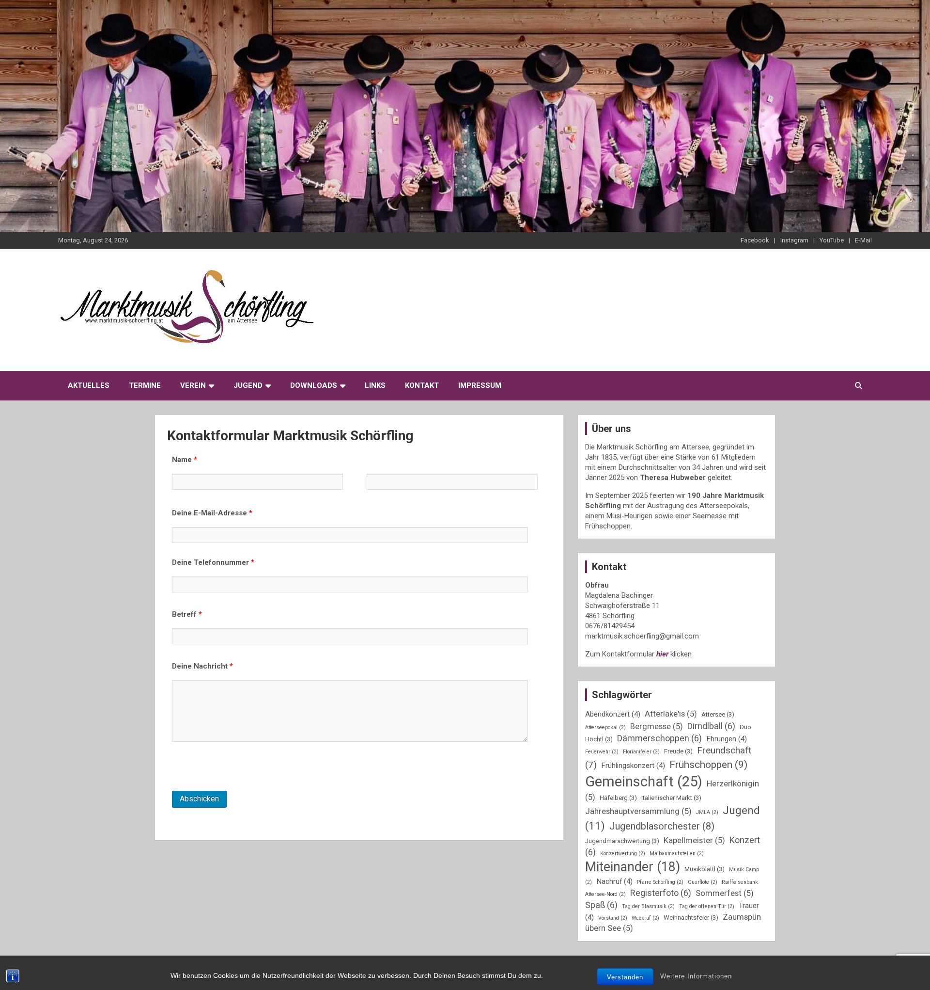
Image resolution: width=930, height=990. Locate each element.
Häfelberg (618, 797)
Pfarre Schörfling (660, 882)
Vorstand (612, 918)
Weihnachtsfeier (691, 917)
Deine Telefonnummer (213, 562)
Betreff (187, 614)
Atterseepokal (605, 727)
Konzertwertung (622, 853)
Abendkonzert (612, 714)
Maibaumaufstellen (677, 853)
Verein (193, 385)
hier (662, 654)
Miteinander (632, 867)
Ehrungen (726, 739)
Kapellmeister (694, 840)
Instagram (794, 240)
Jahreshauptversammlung (638, 811)
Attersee (717, 714)
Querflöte (702, 882)
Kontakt (422, 385)
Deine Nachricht (202, 666)
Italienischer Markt (671, 797)
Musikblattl (704, 869)
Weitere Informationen (696, 976)
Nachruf (614, 881)
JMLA (707, 812)
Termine (145, 385)
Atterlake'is (671, 714)
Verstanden (625, 977)
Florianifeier (641, 752)
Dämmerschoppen (659, 738)
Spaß (601, 905)
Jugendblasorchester (661, 826)
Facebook (755, 240)
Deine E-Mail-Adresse (212, 513)
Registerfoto (660, 893)
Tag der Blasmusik (648, 906)
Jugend (248, 385)
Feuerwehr (602, 752)
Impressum (479, 385)
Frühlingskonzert (633, 765)
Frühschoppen (708, 764)
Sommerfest (725, 893)
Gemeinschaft (643, 781)
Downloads (313, 385)
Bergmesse (656, 726)
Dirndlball (711, 726)
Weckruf (645, 918)
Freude (678, 751)
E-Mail (863, 240)
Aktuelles (88, 385)
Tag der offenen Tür (706, 906)
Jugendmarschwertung (622, 841)
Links (375, 385)
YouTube (832, 240)
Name (184, 459)
